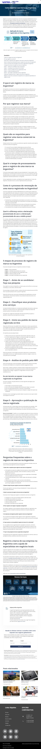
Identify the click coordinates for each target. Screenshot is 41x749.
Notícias (6, 716)
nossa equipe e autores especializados (18, 573)
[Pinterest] (16, 737)
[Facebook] (5, 731)
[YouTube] (10, 737)
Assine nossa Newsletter (7, 745)
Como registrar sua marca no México (11, 696)
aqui (19, 618)
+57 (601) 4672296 (30, 722)
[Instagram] (5, 737)
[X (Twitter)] (10, 731)
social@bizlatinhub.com (9, 657)
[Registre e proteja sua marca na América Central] (29, 675)
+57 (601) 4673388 (30, 720)
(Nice (12, 475)
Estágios (7, 723)
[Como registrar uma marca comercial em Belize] (29, 691)
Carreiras (7, 721)
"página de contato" (21, 621)
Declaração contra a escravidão (8, 747)
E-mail (22, 640)
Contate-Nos (7, 725)
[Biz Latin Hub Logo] (10, 2)
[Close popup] (40, 0)
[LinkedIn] (16, 731)
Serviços (6, 712)
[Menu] (38, 2)
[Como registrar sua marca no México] (11, 691)
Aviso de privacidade (6, 743)
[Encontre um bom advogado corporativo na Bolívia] (11, 675)
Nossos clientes (8, 718)
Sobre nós (7, 714)
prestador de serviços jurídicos (15, 558)
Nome (11, 640)
